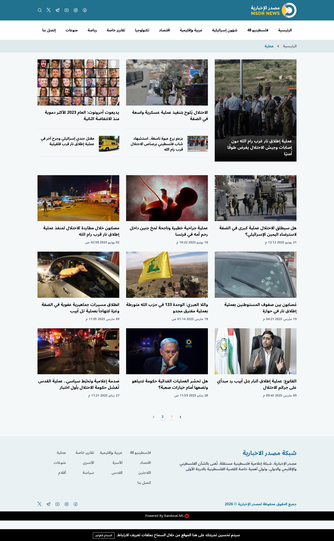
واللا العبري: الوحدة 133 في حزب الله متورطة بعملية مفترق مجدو (167, 307)
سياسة (88, 472)
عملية (269, 46)
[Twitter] (49, 10)
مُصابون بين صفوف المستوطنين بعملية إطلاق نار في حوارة (260, 307)
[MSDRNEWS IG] (75, 10)
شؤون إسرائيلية (224, 30)
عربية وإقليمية (191, 30)
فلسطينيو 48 (257, 30)
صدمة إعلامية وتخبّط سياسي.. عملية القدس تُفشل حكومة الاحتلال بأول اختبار (78, 384)
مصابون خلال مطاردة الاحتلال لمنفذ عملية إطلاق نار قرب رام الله (81, 231)
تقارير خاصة (116, 30)
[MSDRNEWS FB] (84, 10)
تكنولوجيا (142, 30)
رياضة (92, 30)
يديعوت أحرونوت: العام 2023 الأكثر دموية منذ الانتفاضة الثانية (82, 115)
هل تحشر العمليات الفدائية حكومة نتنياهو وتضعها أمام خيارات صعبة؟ (170, 384)
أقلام (62, 472)
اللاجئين (144, 472)
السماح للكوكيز (103, 535)
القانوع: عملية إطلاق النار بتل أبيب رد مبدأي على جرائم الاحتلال (257, 384)
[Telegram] (57, 10)
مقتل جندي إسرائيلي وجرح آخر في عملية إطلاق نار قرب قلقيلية (67, 141)
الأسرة (117, 462)
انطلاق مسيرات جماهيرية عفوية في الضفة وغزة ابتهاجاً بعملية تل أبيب (80, 307)
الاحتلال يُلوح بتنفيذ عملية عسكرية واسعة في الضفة (170, 115)
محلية (61, 452)
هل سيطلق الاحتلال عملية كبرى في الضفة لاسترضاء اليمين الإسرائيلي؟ (258, 231)
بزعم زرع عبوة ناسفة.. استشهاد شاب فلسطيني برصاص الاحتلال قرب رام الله (157, 144)
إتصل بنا (49, 30)
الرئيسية (285, 30)
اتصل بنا (144, 482)
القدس (117, 472)
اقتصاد (164, 30)
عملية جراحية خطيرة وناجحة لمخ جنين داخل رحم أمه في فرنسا (169, 231)
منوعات (71, 30)
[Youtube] (66, 10)
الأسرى (88, 462)
